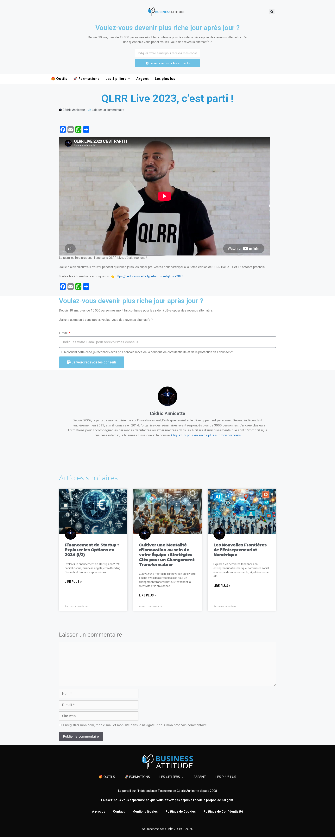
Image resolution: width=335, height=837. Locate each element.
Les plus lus (165, 78)
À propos (98, 811)
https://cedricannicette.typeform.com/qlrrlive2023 (149, 276)
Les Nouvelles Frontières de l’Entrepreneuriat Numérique (240, 550)
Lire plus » (73, 581)
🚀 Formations (86, 78)
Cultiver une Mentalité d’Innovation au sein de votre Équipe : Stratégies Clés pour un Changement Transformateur (166, 555)
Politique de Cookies (181, 811)
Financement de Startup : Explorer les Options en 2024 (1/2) (92, 550)
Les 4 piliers (115, 78)
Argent (142, 78)
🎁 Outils (59, 78)
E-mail (63, 333)
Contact (119, 811)
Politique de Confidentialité (223, 811)
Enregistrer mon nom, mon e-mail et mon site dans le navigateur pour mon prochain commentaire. (135, 725)
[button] (272, 11)
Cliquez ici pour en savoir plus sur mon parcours (206, 435)
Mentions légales (145, 811)
